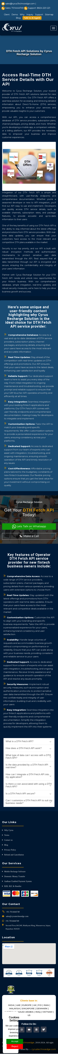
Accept (14, 1041)
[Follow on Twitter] (43, 1029)
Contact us (8, 840)
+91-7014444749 (13, 912)
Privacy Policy (10, 850)
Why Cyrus (8, 830)
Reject (15, 1046)
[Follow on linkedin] (36, 1029)
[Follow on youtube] (29, 1029)
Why (22, 14)
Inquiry (29, 14)
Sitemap (49, 14)
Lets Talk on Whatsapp (31, 526)
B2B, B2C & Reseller (12, 886)
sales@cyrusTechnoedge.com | (20, 3)
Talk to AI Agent (32, 18)
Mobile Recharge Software (14, 872)
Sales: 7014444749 (14, 8)
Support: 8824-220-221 (39, 8)
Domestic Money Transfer (14, 876)
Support (39, 14)
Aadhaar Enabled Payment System (18, 881)
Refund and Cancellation (14, 855)
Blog (18, 18)
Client (7, 14)
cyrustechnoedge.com (44, 1049)
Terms (6, 835)
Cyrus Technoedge (24, 1042)
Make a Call (31, 536)
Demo (15, 14)
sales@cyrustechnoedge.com (17, 916)
